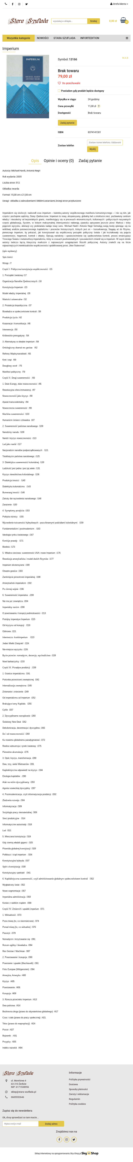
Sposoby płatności (78, 1089)
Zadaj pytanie (67, 123)
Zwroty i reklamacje (79, 1094)
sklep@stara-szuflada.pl (23, 1092)
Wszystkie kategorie (18, 38)
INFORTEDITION (89, 38)
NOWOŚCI (43, 38)
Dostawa (73, 1084)
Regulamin (74, 1099)
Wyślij (93, 149)
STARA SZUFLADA (64, 38)
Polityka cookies (77, 1104)
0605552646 (17, 1097)
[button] (75, 1073)
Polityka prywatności (79, 1079)
